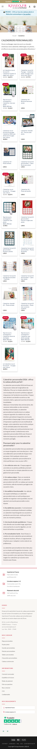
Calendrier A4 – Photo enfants (7, 162)
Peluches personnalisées (8, 651)
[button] (2, 6)
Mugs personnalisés (7, 641)
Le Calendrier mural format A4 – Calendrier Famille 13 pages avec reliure (9, 72)
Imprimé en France (10, 707)
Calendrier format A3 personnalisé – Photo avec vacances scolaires (27, 306)
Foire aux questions (7, 684)
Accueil (14, 35)
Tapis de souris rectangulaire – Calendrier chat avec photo (9, 103)
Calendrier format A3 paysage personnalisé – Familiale (9, 277)
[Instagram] (7, 731)
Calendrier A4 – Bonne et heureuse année (26, 101)
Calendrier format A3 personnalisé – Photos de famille (27, 249)
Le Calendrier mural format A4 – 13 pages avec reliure (9, 365)
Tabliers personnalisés (8, 654)
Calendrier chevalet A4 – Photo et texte (9, 304)
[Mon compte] (30, 6)
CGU (3, 691)
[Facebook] (3, 731)
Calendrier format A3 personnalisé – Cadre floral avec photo (27, 163)
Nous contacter (6, 688)
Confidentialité (6, 694)
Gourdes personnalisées (8, 648)
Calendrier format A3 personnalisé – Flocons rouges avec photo (27, 219)
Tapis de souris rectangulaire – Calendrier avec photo (7, 220)
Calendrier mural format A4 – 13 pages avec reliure (9, 191)
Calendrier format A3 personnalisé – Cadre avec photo (27, 277)
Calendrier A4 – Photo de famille (26, 190)
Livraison (12, 743)
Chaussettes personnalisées (9, 658)
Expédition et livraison (8, 677)
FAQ (18, 743)
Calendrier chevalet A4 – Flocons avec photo (27, 132)
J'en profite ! (27, 14)
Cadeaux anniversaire (8, 661)
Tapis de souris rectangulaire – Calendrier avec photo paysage (25, 336)
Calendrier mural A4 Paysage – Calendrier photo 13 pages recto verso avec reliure (27, 72)
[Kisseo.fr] (17, 6)
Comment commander (8, 674)
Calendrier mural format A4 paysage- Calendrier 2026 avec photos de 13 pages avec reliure (9, 134)
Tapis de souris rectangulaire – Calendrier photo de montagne (9, 336)
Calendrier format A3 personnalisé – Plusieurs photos (9, 249)
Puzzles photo (5, 644)
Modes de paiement (7, 681)
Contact (5, 743)
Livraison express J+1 (10, 712)
